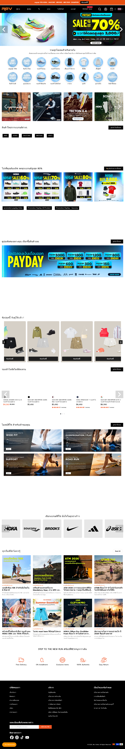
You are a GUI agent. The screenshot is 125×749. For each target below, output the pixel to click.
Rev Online (96, 744)
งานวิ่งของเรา (14, 704)
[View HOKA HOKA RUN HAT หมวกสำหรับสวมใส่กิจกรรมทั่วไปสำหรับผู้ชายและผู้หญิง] (8, 351)
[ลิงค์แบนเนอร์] (62, 261)
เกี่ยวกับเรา (13, 692)
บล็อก (11, 708)
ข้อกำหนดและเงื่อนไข (100, 700)
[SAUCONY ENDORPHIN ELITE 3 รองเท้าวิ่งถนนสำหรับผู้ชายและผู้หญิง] (111, 384)
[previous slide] (6, 106)
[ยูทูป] (27, 737)
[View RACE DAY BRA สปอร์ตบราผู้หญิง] (11, 329)
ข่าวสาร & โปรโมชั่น (100, 708)
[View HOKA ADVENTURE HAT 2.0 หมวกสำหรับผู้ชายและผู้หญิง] (75, 351)
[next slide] (119, 106)
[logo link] (16, 106)
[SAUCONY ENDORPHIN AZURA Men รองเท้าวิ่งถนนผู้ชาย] (62, 384)
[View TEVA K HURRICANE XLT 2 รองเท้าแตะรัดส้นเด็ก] (62, 351)
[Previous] (6, 394)
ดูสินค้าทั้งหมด (117, 241)
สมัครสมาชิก (45, 727)
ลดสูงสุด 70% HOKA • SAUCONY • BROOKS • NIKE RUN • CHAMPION (56, 2)
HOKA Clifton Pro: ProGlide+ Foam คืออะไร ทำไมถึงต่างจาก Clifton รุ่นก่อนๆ (76, 633)
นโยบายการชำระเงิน (54, 696)
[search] (99, 9)
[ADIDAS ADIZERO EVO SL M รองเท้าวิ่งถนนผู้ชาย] (14, 384)
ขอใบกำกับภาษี (52, 716)
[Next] (119, 394)
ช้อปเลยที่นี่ (84, 2)
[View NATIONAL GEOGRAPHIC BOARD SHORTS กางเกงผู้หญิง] (21, 341)
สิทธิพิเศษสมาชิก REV (54, 708)
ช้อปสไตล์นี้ (20, 359)
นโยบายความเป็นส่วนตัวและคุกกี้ (104, 704)
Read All (117, 551)
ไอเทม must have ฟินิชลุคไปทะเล (47, 631)
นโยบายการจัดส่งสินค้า (55, 700)
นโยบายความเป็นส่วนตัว (101, 692)
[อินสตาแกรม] (17, 737)
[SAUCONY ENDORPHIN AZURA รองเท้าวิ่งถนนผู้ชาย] (38, 384)
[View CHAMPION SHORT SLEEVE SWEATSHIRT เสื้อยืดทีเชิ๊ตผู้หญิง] (112, 329)
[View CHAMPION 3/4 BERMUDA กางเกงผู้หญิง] (88, 341)
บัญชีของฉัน (52, 692)
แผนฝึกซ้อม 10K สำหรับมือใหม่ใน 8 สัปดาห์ (15, 588)
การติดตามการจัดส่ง (54, 704)
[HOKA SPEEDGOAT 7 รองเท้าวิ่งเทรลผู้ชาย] (87, 384)
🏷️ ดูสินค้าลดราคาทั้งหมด (113, 168)
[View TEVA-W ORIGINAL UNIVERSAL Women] (96, 351)
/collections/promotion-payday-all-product (13, 14)
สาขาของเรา (13, 712)
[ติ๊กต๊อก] (22, 737)
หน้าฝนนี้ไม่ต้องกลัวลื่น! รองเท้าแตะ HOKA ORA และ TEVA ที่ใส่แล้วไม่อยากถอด (16, 633)
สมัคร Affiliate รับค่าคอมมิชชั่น (58, 712)
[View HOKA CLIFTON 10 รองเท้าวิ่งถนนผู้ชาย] (29, 351)
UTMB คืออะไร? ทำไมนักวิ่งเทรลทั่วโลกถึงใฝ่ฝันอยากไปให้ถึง (108, 588)
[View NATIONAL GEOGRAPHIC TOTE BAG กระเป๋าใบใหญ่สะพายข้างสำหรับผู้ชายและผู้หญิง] (41, 351)
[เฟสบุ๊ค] (12, 737)
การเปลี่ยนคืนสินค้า (99, 696)
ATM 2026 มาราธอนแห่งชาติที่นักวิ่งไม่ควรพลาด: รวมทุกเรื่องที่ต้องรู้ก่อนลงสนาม (78, 590)
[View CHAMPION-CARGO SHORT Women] (54, 341)
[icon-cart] (111, 9)
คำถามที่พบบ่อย (14, 700)
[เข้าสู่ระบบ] (105, 9)
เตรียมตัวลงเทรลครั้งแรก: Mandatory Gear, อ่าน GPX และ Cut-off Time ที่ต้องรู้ (46, 590)
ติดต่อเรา (12, 696)
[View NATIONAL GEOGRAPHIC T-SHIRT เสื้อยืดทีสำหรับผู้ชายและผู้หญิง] (78, 329)
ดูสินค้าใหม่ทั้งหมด (116, 128)
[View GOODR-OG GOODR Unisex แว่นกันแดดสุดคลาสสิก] (108, 351)
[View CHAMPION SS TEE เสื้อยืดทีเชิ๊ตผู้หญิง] (45, 329)
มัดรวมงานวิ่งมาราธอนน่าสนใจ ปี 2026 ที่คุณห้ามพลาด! (107, 632)
